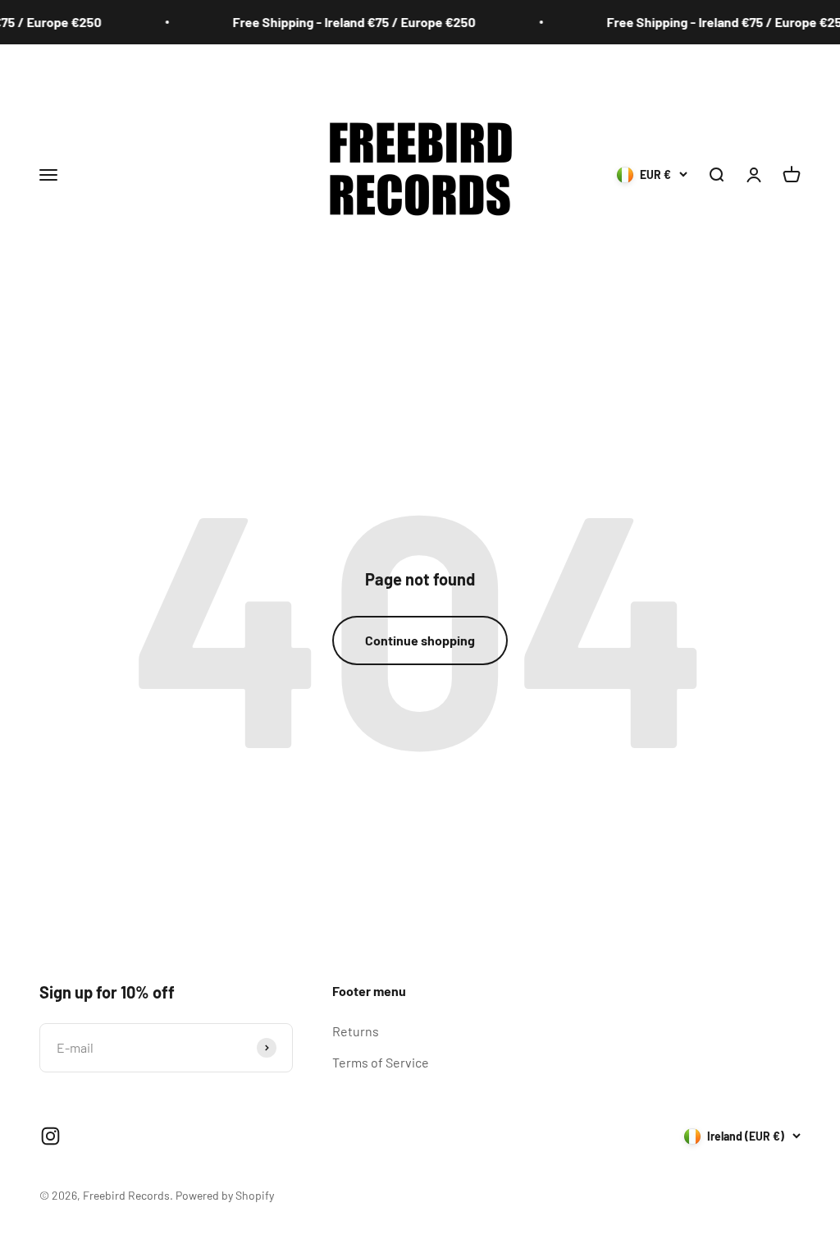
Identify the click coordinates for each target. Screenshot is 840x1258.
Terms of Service (380, 1062)
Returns (355, 1031)
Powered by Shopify (225, 1195)
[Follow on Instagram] (50, 1136)
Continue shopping (420, 640)
